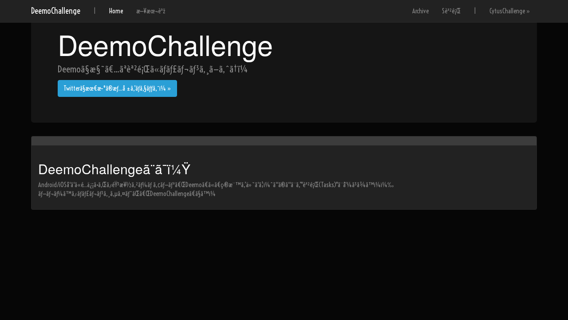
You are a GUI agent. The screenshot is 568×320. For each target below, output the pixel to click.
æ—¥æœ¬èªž (151, 11)
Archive (420, 11)
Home (116, 11)
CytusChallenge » (509, 11)
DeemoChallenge (55, 11)
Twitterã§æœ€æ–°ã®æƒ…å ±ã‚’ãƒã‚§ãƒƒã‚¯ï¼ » (117, 88)
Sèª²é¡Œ (451, 11)
